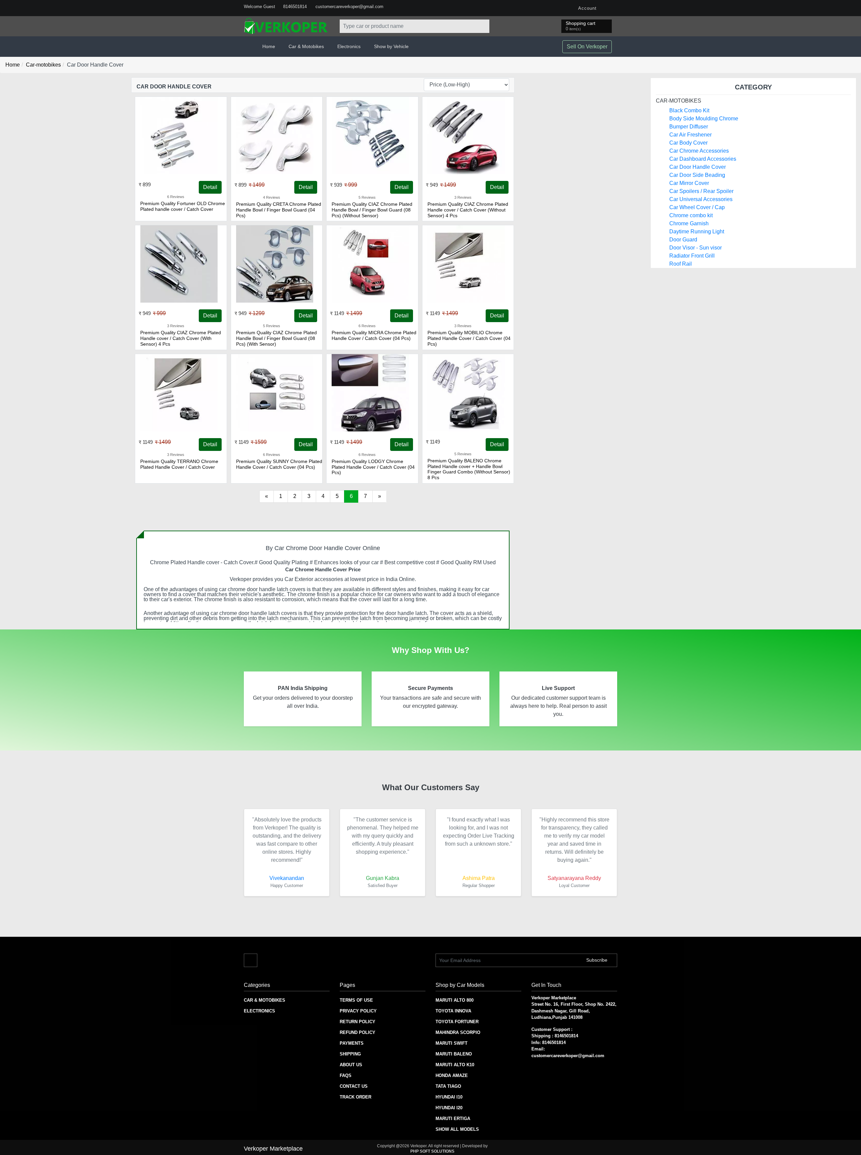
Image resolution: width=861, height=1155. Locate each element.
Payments (352, 1043)
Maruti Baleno (454, 1053)
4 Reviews (271, 197)
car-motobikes (678, 101)
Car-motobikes (43, 65)
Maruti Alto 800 (455, 1000)
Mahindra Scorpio (458, 1032)
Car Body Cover (688, 143)
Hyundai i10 (449, 1097)
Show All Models (457, 1129)
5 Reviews (367, 197)
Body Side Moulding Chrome (703, 118)
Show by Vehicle (391, 46)
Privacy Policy (358, 1010)
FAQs (345, 1075)
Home (268, 46)
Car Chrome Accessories (699, 151)
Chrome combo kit (691, 215)
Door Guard (683, 239)
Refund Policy (357, 1032)
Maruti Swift (451, 1043)
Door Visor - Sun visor (695, 248)
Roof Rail (680, 264)
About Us (351, 1064)
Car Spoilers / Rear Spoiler (701, 191)
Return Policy (357, 1021)
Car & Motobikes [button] (306, 46)
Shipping (350, 1053)
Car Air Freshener (690, 135)
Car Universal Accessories (701, 199)
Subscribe (597, 960)
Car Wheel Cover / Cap (697, 207)
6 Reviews (175, 197)
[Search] (482, 26)
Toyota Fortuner (457, 1021)
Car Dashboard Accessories (702, 159)
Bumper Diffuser (688, 126)
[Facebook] (610, 8)
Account (586, 8)
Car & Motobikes (264, 1000)
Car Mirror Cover (689, 183)
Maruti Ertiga (453, 1118)
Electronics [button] (349, 46)
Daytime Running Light (696, 231)
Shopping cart (580, 26)
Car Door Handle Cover (697, 167)
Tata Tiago (448, 1086)
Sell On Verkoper (587, 46)
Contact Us (354, 1086)
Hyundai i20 (449, 1107)
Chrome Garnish (689, 223)
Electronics (259, 1010)
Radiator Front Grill (692, 256)
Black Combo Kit (689, 110)
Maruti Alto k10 (455, 1064)
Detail (210, 187)
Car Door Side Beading (697, 175)
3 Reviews (463, 197)
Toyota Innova (453, 1010)
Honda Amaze (452, 1075)
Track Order (355, 1097)
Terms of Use (356, 1000)
